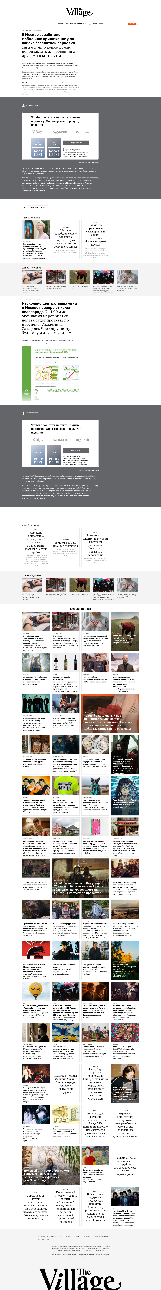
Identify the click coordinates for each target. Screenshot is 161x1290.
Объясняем (116, 633)
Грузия (55, 921)
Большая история (89, 712)
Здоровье (86, 633)
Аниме (114, 797)
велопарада (62, 340)
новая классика (27, 715)
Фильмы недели (58, 756)
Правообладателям (72, 1236)
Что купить (86, 674)
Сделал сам (26, 241)
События (85, 1167)
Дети (101, 24)
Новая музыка (117, 756)
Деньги (25, 1003)
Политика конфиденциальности (49, 1236)
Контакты (86, 1236)
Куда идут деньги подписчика (88, 162)
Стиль (95, 24)
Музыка (25, 797)
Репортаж (26, 633)
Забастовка (56, 838)
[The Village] (80, 13)
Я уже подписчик (32, 105)
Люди (66, 24)
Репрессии (26, 962)
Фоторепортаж (58, 880)
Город (60, 24)
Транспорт (29, 30)
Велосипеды (86, 921)
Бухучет (55, 674)
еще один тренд (117, 962)
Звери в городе (87, 797)
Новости (65, 1073)
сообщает (70, 340)
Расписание (56, 962)
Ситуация (56, 797)
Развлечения (82, 24)
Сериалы (25, 674)
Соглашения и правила (102, 1236)
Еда (90, 24)
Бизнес (73, 24)
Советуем (85, 756)
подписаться (76, 143)
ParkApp (54, 63)
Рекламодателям (43, 1239)
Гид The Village (57, 633)
